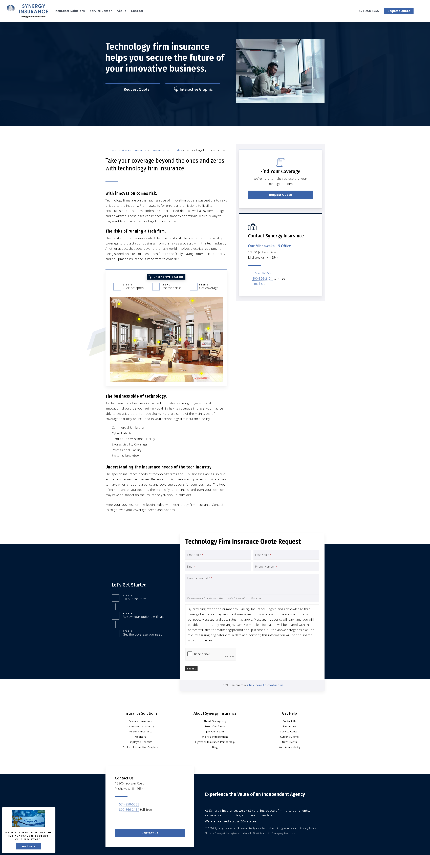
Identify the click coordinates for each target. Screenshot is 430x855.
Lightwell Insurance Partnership (215, 742)
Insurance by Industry (166, 150)
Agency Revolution (263, 828)
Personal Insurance (140, 731)
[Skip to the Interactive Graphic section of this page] (192, 90)
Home (109, 150)
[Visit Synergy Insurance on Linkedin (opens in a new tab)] (125, 819)
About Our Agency (215, 721)
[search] (421, 11)
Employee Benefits (140, 742)
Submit (191, 668)
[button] (280, 195)
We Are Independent (215, 736)
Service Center (289, 731)
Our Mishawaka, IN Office (269, 245)
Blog (215, 747)
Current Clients (289, 736)
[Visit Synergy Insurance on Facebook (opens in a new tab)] (118, 819)
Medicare (140, 736)
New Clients (289, 742)
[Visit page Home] (27, 11)
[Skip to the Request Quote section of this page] (132, 90)
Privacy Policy (308, 828)
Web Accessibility (289, 747)
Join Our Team (215, 731)
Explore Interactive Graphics (140, 747)
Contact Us (289, 721)
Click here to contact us (265, 685)
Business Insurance (132, 150)
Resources (289, 726)
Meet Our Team (215, 726)
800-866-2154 (262, 278)
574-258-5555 (262, 273)
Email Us (258, 284)
